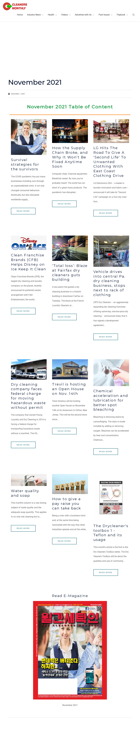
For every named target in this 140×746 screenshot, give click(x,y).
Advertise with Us (83, 14)
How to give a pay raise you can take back (66, 503)
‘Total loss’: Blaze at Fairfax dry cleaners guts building (70, 272)
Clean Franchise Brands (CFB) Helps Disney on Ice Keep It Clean (28, 262)
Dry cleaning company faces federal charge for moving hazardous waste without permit (28, 396)
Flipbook (121, 14)
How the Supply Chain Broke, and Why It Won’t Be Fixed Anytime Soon (70, 157)
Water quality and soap (25, 493)
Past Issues (104, 14)
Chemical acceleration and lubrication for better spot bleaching (110, 400)
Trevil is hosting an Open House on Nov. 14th (69, 389)
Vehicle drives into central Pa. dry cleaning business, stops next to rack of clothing (109, 283)
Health (51, 14)
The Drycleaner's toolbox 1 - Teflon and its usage (111, 533)
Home (20, 14)
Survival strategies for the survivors (25, 164)
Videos (64, 14)
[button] (133, 14)
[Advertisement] (70, 42)
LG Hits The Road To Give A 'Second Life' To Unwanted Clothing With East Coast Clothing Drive (109, 162)
